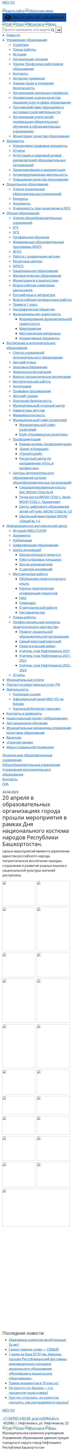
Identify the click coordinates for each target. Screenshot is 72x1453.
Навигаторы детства (29, 410)
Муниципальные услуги (25, 680)
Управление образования (26, 40)
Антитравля (22, 386)
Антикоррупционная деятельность (40, 174)
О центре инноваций (35, 569)
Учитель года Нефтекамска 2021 (44, 651)
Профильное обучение (31, 237)
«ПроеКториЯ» (30, 453)
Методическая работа (30, 574)
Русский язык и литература (34, 295)
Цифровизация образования (35, 545)
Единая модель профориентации (45, 444)
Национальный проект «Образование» (37, 718)
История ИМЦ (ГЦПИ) (29, 530)
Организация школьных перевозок (40, 93)
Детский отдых (24, 362)
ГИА (5, 784)
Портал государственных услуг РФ (33, 684)
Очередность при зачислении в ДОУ (41, 208)
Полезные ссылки (26, 694)
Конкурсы (20, 198)
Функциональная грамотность (37, 314)
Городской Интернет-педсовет (37, 708)
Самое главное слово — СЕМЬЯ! (34, 1349)
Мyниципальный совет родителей (40, 420)
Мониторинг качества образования (41, 136)
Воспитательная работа (32, 381)
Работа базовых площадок (40, 559)
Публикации (22, 540)
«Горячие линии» (19, 742)
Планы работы (24, 49)
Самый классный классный (40, 641)
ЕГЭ (15, 227)
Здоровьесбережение (30, 367)
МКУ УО (8, 2)
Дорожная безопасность (32, 401)
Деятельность (17, 689)
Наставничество (32, 612)
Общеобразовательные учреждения (31, 765)
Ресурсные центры (27, 261)
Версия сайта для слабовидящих (38, 17)
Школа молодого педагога (40, 554)
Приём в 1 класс (25, 304)
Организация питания (30, 59)
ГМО (22, 598)
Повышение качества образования (40, 179)
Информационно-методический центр (36, 526)
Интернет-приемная (29, 78)
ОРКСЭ (18, 266)
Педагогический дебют (37, 646)
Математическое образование (37, 275)
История (19, 54)
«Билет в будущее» (34, 449)
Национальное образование (35, 271)
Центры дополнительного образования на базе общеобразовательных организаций (42, 478)
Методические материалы (40, 333)
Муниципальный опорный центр (39, 405)
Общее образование (22, 213)
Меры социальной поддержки (30, 747)
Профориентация (27, 439)
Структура (21, 44)
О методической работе (38, 607)
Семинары (27, 603)
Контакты (20, 73)
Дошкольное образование (27, 184)
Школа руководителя (35, 564)
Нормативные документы (39, 338)
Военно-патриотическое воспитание (42, 376)
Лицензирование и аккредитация (39, 170)
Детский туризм (25, 396)
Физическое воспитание (32, 372)
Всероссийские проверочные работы (42, 299)
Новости (13, 35)
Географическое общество (34, 309)
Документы (15, 141)
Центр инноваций (27, 550)
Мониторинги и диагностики (35, 280)
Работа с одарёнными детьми (36, 256)
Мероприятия (30, 328)
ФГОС (17, 251)
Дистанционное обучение (26, 723)
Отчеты (19, 150)
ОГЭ (16, 232)
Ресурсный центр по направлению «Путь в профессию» (36, 463)
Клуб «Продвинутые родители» (43, 434)
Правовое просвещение (32, 391)
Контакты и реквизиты (24, 713)
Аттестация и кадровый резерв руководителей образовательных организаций (39, 160)
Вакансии (13, 737)
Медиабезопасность (29, 415)
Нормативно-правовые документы (40, 146)
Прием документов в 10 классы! (33, 1383)
